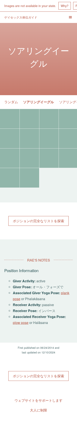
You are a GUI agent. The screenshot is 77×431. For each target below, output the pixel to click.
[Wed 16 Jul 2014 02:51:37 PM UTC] (49, 138)
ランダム (11, 101)
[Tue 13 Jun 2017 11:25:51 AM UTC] (49, 119)
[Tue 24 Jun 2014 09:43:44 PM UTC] (9, 178)
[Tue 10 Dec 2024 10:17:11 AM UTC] (9, 119)
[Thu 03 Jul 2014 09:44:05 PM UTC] (49, 158)
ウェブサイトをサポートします (38, 400)
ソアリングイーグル (38, 101)
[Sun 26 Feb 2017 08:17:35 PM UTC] (9, 138)
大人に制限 (38, 410)
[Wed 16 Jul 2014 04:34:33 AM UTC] (9, 158)
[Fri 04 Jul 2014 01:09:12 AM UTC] (29, 158)
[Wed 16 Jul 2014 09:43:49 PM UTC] (29, 138)
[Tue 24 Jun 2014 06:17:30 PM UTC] (29, 178)
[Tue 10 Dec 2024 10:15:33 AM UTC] (29, 119)
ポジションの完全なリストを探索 (38, 220)
